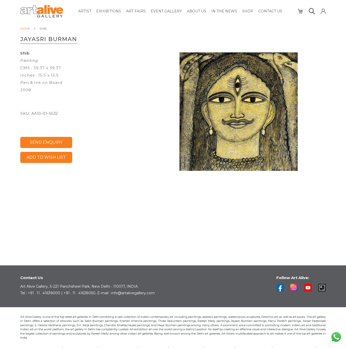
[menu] (180, 11)
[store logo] (41, 11)
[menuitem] (84, 11)
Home (25, 28)
